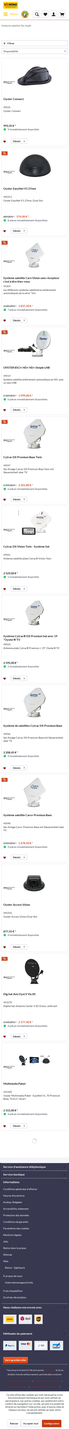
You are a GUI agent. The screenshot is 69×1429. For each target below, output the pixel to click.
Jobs (5, 1241)
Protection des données (16, 1215)
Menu (14, 14)
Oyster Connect (13, 99)
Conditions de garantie (15, 1221)
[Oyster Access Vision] (34, 882)
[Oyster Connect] (34, 76)
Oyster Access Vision (16, 904)
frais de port (49, 1370)
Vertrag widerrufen (15, 1360)
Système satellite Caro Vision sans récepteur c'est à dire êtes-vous (31, 279)
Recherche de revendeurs (47, 1381)
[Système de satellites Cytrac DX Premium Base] (34, 703)
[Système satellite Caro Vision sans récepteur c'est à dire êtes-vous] (34, 255)
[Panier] (61, 14)
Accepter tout (30, 1423)
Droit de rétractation (14, 1297)
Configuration (51, 1423)
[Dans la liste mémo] (5, 141)
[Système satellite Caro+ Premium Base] (34, 792)
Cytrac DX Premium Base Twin (22, 457)
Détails (17, 141)
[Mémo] (44, 14)
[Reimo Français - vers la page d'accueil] (10, 5)
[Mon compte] (53, 14)
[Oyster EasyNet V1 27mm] (34, 165)
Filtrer (11, 43)
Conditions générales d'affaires (20, 1189)
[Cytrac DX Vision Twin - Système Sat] (34, 523)
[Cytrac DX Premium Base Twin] (34, 434)
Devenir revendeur (17, 1386)
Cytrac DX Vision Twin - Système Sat (26, 546)
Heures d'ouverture (13, 1195)
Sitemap (7, 1254)
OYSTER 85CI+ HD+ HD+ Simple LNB (26, 367)
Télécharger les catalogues (44, 1386)
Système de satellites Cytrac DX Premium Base (32, 725)
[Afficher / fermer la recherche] (36, 14)
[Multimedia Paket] (34, 1061)
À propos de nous (12, 1275)
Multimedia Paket (14, 1083)
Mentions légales (12, 1234)
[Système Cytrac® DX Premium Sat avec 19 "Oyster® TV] (34, 613)
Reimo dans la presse (14, 1247)
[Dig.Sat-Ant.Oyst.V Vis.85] (34, 971)
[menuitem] (10, 14)
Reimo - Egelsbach (15, 1267)
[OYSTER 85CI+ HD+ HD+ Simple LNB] (34, 344)
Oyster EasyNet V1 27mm (19, 188)
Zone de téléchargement (18, 1381)
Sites (5, 1261)
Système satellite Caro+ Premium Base (27, 815)
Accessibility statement (16, 1208)
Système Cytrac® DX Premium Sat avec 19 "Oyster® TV (30, 637)
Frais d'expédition (13, 1290)
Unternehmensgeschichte (19, 1282)
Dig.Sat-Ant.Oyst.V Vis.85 (19, 994)
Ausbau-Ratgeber (12, 1202)
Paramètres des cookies (16, 1228)
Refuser (14, 1423)
